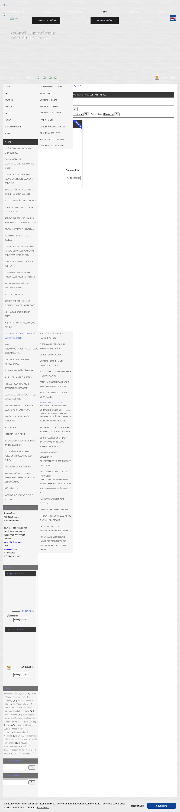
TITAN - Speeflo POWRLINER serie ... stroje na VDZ (55, 374)
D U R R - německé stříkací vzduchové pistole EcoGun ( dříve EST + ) (19, 179)
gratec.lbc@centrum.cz (14, 542)
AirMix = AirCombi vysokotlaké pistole (20, 325)
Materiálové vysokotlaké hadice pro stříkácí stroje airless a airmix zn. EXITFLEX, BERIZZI (54, 543)
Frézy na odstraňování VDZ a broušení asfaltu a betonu (54, 384)
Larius (8, 120)
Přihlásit (13, 78)
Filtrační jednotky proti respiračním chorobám (17, 386)
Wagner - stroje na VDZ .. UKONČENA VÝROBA (52, 363)
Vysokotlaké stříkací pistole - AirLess (19, 497)
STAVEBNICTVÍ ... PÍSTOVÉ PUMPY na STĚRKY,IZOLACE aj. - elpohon (55, 430)
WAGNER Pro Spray (49, 106)
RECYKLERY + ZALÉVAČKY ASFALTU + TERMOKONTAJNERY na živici (55, 419)
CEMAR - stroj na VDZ (13, 708)
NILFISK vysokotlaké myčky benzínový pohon (18, 286)
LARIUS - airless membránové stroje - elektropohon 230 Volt (55, 481)
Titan (7, 87)
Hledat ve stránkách (13, 776)
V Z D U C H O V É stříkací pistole (20, 201)
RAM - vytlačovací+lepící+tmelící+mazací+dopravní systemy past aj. (21, 349)
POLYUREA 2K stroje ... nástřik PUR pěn (19, 264)
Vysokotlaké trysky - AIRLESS (54, 510)
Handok (8, 107)
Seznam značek (104, 21)
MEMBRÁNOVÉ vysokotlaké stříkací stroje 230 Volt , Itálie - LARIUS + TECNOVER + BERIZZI (55, 410)
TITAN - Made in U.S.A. (14, 750)
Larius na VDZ (46, 120)
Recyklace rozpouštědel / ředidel (17, 238)
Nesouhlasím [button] (137, 806)
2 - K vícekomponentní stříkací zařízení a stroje (20, 443)
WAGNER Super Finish (50, 113)
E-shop (104, 12)
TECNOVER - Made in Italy (15, 746)
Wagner (9, 100)
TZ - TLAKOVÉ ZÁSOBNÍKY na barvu (17, 314)
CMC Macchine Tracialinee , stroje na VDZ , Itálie (53, 346)
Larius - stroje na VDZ (51, 355)
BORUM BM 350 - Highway (52, 139)
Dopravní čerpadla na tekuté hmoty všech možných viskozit (20, 275)
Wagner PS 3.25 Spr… (16, 574)
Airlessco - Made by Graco (15, 694)
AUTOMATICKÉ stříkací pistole (19, 371)
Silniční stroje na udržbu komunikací (17, 419)
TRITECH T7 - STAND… (16, 630)
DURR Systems (10, 715)
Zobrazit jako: (96, 114)
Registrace (29, 78)
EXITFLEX (28, 722)
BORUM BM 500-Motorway (53, 146)
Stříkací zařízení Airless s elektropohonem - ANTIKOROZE (20, 303)
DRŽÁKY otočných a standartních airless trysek (54, 529)
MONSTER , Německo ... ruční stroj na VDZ (53, 395)
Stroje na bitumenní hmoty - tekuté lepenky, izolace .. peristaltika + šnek (54, 442)
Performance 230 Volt (51, 87)
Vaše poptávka (75, 12)
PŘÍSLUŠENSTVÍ (11, 489)
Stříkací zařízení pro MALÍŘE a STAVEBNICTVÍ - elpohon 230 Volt (20, 220)
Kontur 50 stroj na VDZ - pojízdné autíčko (52, 336)
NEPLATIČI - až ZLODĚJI (15, 434)
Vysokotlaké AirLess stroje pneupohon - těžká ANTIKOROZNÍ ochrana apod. (20, 478)
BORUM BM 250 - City (50, 133)
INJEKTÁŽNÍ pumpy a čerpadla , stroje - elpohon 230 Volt (19, 192)
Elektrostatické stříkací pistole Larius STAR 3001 (20, 397)
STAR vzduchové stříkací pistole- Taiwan (17, 362)
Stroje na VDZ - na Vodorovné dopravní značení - (20, 336)
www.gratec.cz (10, 549)
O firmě (46, 12)
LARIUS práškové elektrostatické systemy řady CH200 (19, 164)
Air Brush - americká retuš (18, 377)
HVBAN (7, 732)
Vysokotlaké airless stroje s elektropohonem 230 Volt (19, 408)
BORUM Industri (13, 127)
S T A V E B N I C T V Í (14, 428)
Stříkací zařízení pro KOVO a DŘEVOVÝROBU (19, 151)
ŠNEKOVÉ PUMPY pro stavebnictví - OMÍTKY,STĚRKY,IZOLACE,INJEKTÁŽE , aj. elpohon (55, 459)
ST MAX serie (46, 94)
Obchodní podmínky (46, 21)
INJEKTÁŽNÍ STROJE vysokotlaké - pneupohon (55, 474)
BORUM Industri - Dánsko (52, 127)
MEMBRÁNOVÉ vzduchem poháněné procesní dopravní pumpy (19, 456)
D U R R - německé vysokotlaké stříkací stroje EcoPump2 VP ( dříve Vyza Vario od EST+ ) (19, 251)
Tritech (8, 114)
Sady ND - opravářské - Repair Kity (54, 491)
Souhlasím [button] (161, 806)
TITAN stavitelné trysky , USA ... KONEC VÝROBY (20, 209)
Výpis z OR (134, 12)
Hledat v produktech (13, 761)
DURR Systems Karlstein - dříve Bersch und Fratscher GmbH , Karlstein (20, 718)
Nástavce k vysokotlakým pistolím (52, 501)
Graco (8, 94)
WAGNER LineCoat (48, 100)
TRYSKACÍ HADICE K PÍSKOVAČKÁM (19, 229)
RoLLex (8, 134)
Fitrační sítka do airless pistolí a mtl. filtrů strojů (55, 518)
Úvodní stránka (17, 12)
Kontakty (163, 12)
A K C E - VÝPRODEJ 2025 (15, 294)
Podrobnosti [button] (43, 807)
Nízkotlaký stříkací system (18, 467)
